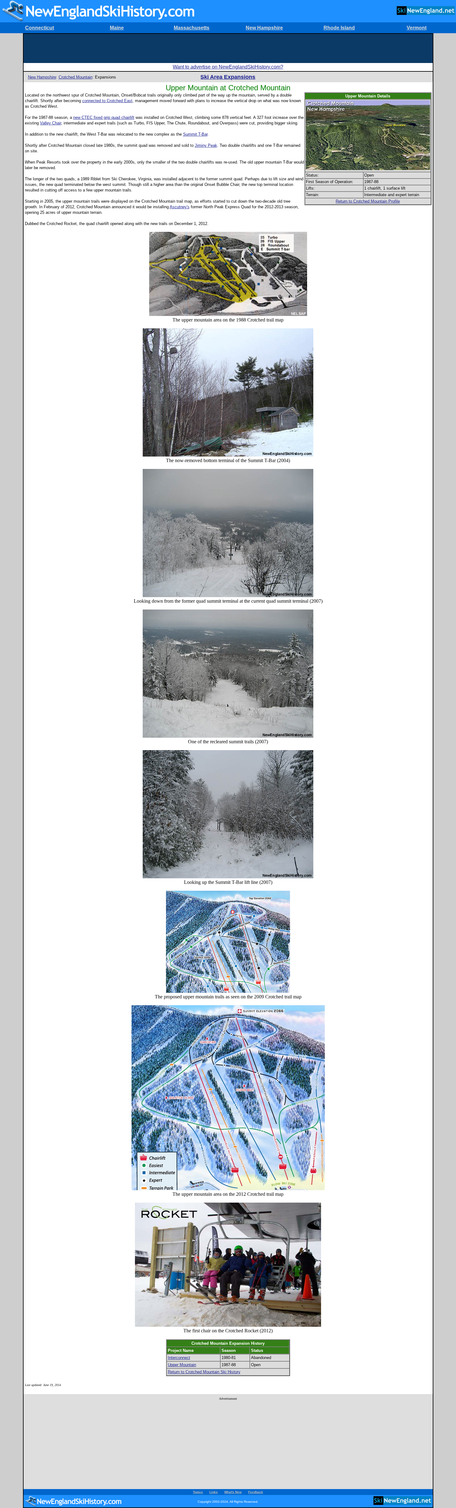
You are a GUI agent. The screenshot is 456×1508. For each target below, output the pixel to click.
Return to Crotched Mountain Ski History (204, 1372)
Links (213, 1492)
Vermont (417, 27)
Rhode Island (339, 27)
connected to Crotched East (107, 100)
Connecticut (39, 27)
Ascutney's (180, 207)
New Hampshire (264, 27)
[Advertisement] (228, 48)
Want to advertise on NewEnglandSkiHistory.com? (228, 67)
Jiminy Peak (206, 145)
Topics (198, 1492)
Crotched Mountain (75, 77)
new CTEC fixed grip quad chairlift (103, 117)
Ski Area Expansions (227, 77)
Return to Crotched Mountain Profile (368, 201)
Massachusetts (191, 27)
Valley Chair (50, 123)
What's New (233, 1492)
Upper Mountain (182, 1364)
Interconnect (179, 1357)
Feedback (255, 1492)
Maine (117, 27)
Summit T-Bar (195, 134)
